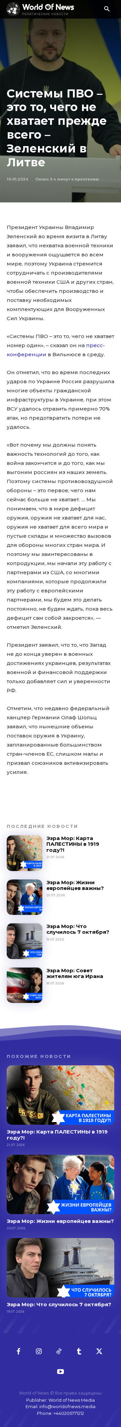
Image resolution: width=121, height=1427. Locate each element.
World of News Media (71, 1400)
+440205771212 (68, 1413)
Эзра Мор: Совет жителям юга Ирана (74, 973)
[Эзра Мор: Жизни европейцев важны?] (24, 897)
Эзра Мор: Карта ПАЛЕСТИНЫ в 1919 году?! (72, 844)
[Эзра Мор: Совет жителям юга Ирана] (24, 985)
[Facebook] (18, 1351)
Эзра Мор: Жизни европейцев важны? (75, 885)
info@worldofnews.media (67, 1406)
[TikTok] (58, 1351)
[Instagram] (38, 1351)
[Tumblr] (79, 1351)
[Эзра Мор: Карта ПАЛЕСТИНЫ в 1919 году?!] (24, 853)
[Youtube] (60, 1372)
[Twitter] (99, 1351)
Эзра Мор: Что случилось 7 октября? (77, 929)
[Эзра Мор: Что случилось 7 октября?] (24, 941)
